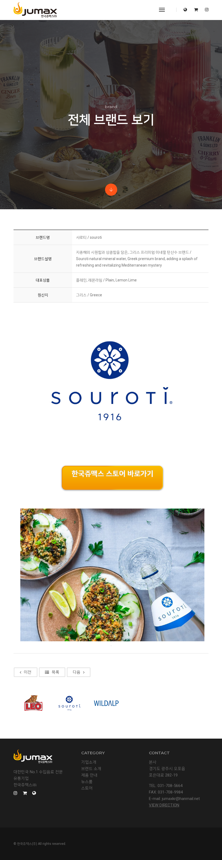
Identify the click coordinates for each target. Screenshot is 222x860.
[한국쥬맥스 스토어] (196, 9)
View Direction (164, 805)
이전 (27, 672)
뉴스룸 (87, 781)
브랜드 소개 (91, 768)
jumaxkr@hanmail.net (181, 798)
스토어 (87, 788)
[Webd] (35, 10)
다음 (76, 672)
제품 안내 (89, 775)
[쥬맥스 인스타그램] (205, 9)
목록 (55, 672)
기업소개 (88, 762)
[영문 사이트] (185, 9)
